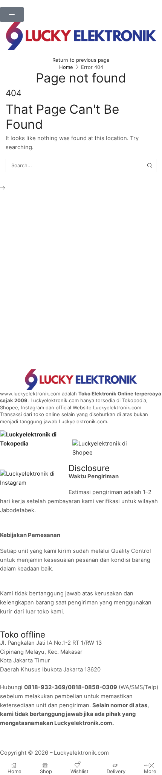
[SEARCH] (150, 165)
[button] (12, 14)
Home (66, 67)
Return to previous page (81, 60)
